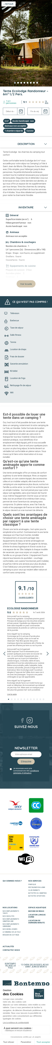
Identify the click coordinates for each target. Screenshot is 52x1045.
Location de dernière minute (36, 921)
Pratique (32, 884)
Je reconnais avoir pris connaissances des (26, 770)
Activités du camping (37, 893)
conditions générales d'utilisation (26, 772)
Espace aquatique (37, 907)
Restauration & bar (36, 887)
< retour (8, 4)
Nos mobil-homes (10, 929)
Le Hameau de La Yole (12, 932)
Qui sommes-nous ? (12, 881)
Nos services (34, 881)
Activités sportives (36, 896)
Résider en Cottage (11, 935)
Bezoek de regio (36, 911)
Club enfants (34, 890)
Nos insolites (8, 916)
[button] (15, 83)
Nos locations (10, 907)
